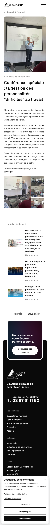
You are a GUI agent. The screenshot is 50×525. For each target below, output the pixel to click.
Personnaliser (25, 518)
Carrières (11, 454)
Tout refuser (25, 505)
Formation (11, 427)
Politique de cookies (12, 498)
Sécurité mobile (14, 419)
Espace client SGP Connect (20, 466)
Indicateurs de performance (20, 447)
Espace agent (13, 470)
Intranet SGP (13, 474)
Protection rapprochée (17, 423)
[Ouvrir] (43, 4)
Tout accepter (25, 511)
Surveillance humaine (17, 416)
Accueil (10, 431)
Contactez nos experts (25, 350)
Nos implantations (15, 450)
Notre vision (12, 443)
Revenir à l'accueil (16, 12)
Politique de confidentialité (15, 494)
